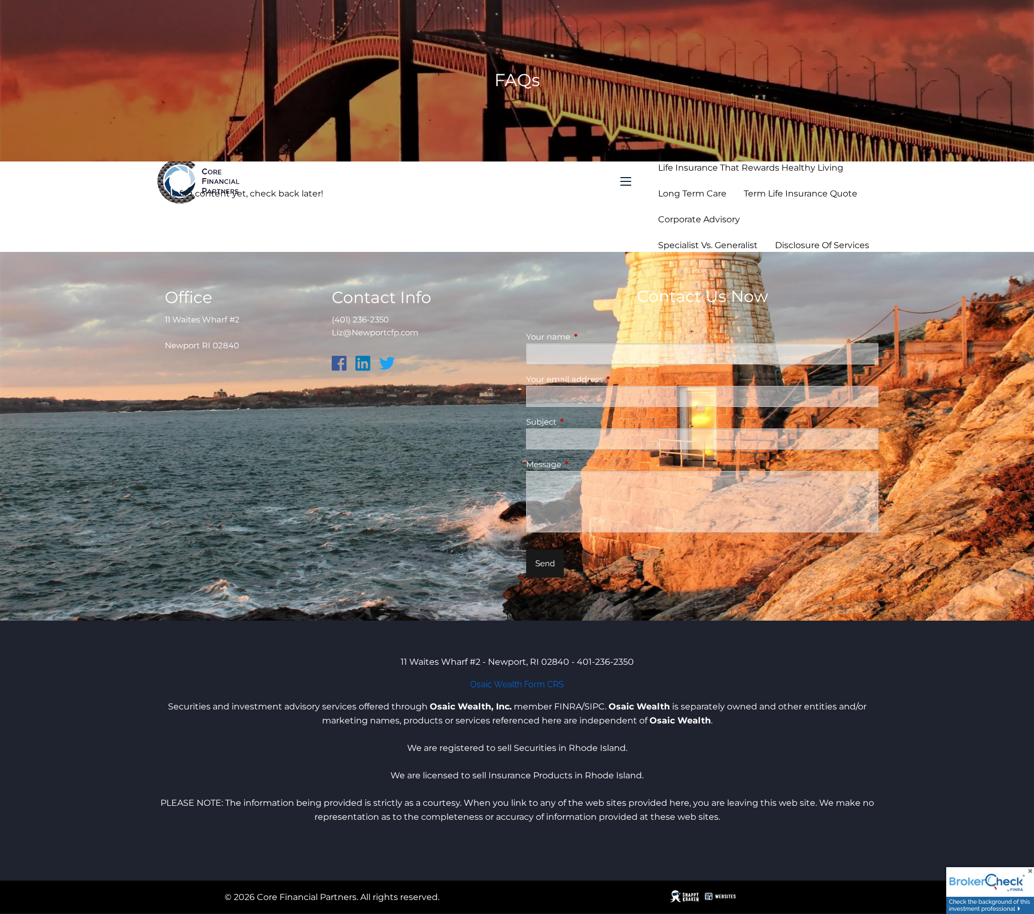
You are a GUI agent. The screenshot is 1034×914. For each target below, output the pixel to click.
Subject (583, 422)
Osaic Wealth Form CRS (517, 684)
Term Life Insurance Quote (800, 193)
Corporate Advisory (699, 219)
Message (585, 464)
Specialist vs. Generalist (708, 245)
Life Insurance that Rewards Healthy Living (750, 168)
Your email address (606, 379)
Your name (590, 337)
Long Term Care (692, 193)
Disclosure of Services (822, 245)
